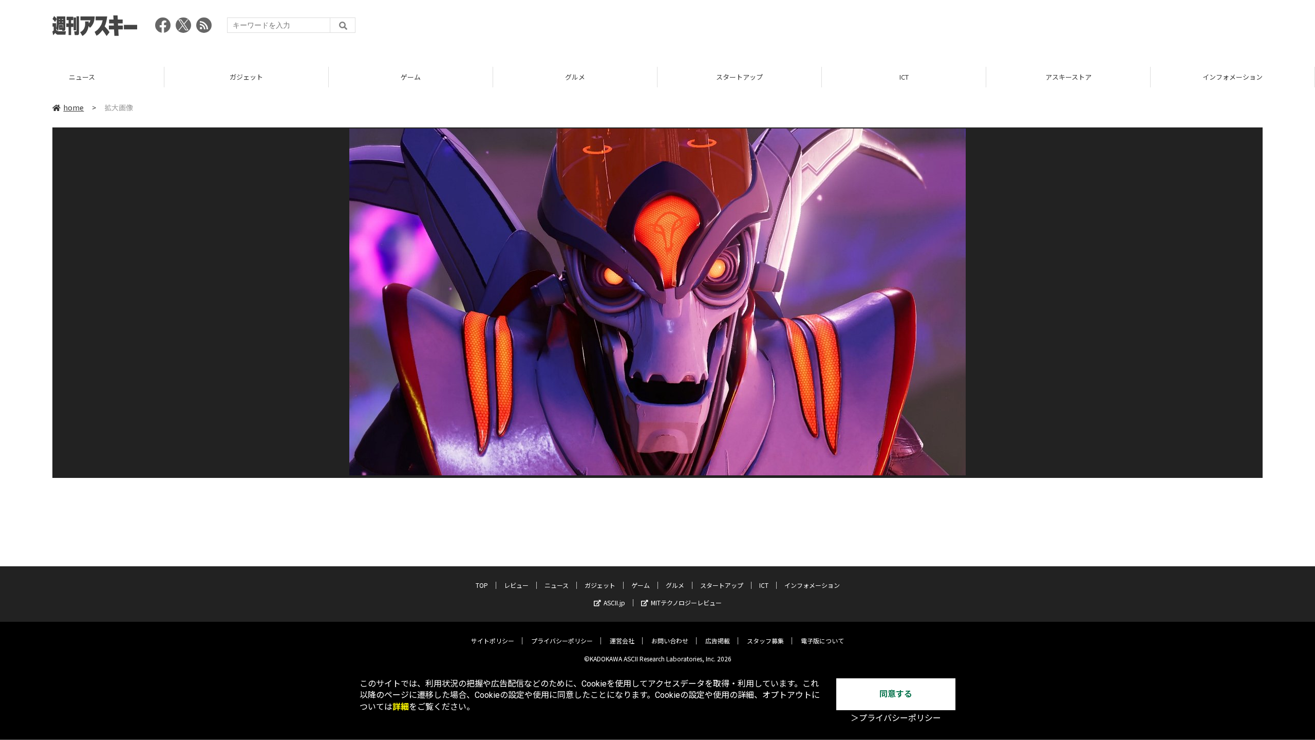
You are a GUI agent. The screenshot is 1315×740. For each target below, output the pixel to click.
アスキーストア (904, 77)
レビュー (516, 585)
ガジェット (82, 77)
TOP (1232, 77)
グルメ (411, 77)
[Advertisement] (1076, 28)
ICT (739, 77)
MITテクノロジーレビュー (686, 602)
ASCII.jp (614, 602)
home (73, 107)
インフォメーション (1068, 77)
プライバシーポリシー (562, 640)
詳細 (400, 707)
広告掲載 (717, 640)
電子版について (822, 640)
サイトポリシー (492, 640)
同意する (895, 694)
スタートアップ (575, 77)
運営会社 (622, 640)
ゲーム (246, 77)
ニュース (556, 585)
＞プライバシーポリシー (896, 718)
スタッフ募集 (765, 640)
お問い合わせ (669, 640)
